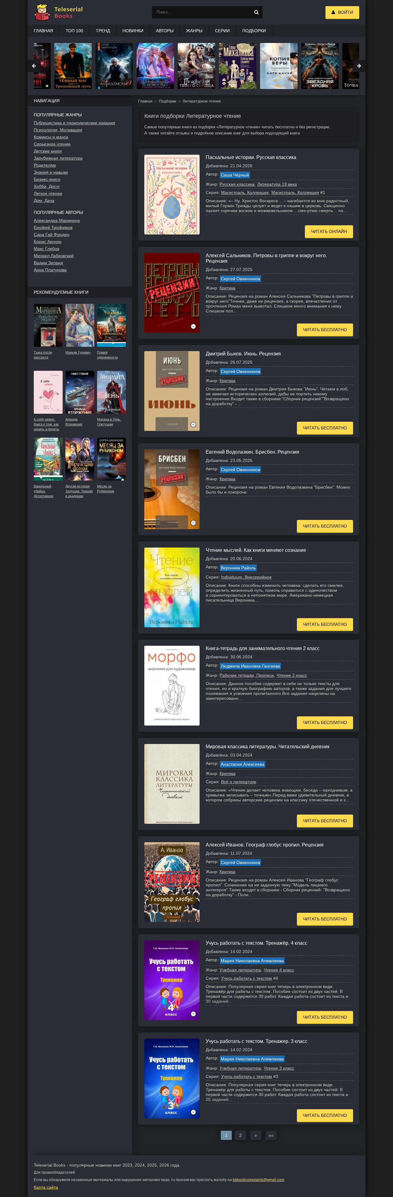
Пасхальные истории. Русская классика (251, 157)
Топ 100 (74, 30)
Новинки (133, 30)
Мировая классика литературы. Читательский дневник (267, 746)
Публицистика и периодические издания (74, 122)
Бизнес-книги (47, 179)
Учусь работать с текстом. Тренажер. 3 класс (256, 1041)
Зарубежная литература (58, 158)
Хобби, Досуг (47, 186)
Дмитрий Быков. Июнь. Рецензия (243, 353)
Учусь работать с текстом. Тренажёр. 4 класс (256, 943)
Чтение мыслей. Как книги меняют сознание (256, 550)
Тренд (103, 30)
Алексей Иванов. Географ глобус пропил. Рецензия (265, 844)
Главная (43, 30)
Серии (222, 30)
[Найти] (256, 12)
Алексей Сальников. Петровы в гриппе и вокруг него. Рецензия (266, 258)
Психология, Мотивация (58, 129)
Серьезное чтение (52, 143)
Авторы (164, 30)
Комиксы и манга (51, 136)
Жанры (194, 30)
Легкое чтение (48, 193)
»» (271, 1135)
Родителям (45, 165)
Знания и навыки (51, 172)
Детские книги (48, 151)
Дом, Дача (44, 200)
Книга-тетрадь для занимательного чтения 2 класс (263, 648)
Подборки (254, 30)
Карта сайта (46, 1187)
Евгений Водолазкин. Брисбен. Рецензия (252, 452)
